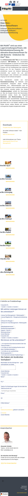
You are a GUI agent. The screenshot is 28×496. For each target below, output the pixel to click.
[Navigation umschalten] (3, 481)
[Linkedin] (14, 2)
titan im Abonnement (8, 134)
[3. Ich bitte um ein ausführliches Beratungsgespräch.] (12, 353)
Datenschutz (24, 487)
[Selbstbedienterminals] (13, 327)
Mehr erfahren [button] (10, 168)
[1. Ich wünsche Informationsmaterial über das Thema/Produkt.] (10, 345)
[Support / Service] (11, 330)
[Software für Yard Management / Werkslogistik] (1, 325)
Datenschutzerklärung (7, 409)
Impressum (24, 486)
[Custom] (17, 2)
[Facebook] (11, 2)
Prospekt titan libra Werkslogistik (12, 127)
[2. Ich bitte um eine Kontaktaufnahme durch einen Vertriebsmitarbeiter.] (15, 349)
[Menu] (26, 9)
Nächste (7, 334)
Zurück (3, 334)
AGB (26, 489)
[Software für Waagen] (13, 321)
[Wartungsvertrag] (10, 332)
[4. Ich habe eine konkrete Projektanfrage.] (23, 355)
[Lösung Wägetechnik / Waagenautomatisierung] (1, 319)
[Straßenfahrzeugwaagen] (15, 328)
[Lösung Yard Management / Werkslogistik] (24, 315)
